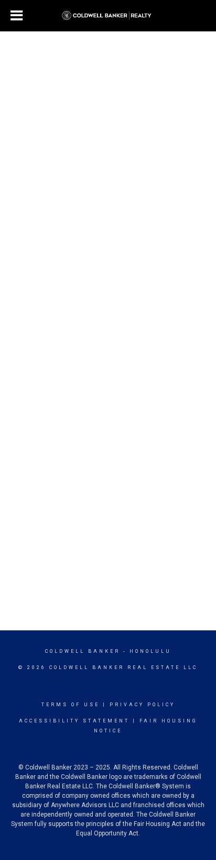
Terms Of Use (70, 704)
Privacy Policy (142, 704)
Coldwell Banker (82, 651)
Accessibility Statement (74, 720)
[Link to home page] (108, 15)
